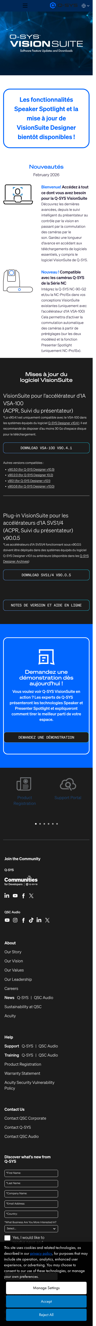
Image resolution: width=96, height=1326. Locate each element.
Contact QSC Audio (21, 1136)
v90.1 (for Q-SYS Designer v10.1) (29, 481)
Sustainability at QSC (23, 1007)
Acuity (10, 1016)
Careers (11, 988)
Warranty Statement (22, 1073)
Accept (46, 1301)
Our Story (12, 952)
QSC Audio (12, 913)
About (10, 943)
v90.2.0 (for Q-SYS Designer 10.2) (30, 475)
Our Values (14, 970)
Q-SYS (9, 870)
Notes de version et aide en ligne (46, 605)
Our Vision (13, 961)
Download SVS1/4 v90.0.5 (46, 574)
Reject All (46, 1314)
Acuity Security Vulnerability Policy (29, 1085)
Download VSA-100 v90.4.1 (46, 447)
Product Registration (22, 1064)
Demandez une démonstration (46, 737)
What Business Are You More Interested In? (30, 1222)
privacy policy (41, 1253)
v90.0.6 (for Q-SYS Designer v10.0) (31, 486)
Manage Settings (46, 1287)
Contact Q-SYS (17, 1127)
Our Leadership (18, 979)
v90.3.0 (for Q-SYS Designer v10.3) (31, 469)
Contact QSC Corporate (25, 1118)
